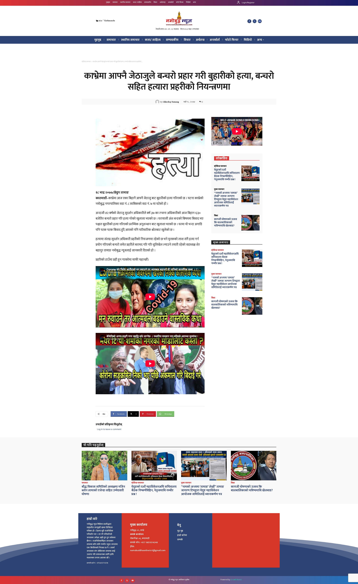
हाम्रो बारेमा (182, 535)
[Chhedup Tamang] (157, 102)
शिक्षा (216, 215)
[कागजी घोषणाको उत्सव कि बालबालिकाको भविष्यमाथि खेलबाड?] (250, 223)
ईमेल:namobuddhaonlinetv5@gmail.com (147, 548)
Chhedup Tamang (171, 102)
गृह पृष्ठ (180, 531)
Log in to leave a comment (109, 429)
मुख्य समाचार (219, 189)
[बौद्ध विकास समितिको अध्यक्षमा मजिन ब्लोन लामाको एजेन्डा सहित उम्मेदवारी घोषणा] (104, 466)
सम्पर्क (180, 540)
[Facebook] (249, 21)
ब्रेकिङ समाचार (86, 61)
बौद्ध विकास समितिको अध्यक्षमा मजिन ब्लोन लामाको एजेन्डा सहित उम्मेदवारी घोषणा (103, 490)
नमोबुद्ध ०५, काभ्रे (137, 530)
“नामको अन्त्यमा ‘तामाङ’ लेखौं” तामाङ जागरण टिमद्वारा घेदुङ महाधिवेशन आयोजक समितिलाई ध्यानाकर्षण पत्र (226, 199)
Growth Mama (236, 579)
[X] (254, 21)
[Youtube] (260, 21)
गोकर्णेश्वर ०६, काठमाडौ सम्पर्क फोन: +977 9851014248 (144, 540)
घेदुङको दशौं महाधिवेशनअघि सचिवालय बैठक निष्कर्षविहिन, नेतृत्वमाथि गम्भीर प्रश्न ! (227, 175)
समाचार (85, 483)
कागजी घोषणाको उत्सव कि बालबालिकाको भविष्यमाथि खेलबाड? (225, 222)
